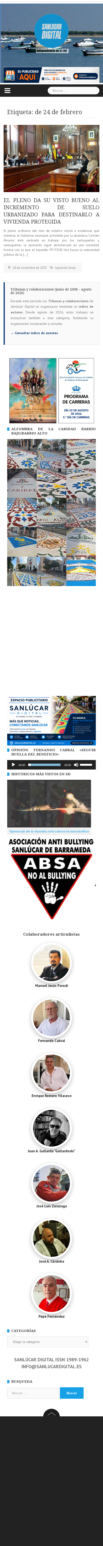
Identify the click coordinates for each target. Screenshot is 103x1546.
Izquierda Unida (65, 268)
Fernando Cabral (51, 1040)
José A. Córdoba (51, 1261)
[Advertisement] (51, 642)
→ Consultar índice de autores (34, 333)
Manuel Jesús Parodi (51, 985)
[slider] (86, 764)
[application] (51, 765)
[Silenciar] (76, 764)
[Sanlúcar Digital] (51, 31)
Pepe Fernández (52, 1316)
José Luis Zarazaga (51, 1206)
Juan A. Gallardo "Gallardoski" (51, 1151)
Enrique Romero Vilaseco (52, 1095)
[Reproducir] (13, 764)
